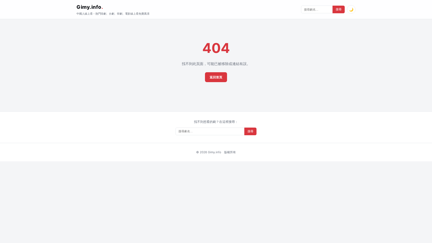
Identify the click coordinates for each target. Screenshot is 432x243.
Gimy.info (89, 7)
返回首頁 (216, 77)
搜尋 (339, 9)
